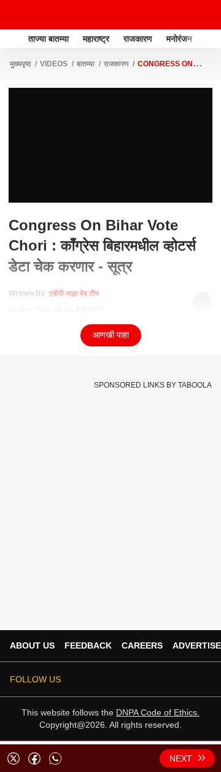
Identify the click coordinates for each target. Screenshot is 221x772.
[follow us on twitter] (100, 679)
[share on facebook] (34, 758)
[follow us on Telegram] (186, 679)
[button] (210, 36)
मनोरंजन (179, 39)
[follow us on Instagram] (169, 679)
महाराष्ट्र (96, 39)
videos (54, 64)
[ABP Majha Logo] (42, 14)
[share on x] (13, 758)
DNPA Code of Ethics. (158, 712)
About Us (32, 645)
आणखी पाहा (111, 335)
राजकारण (137, 39)
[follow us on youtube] (152, 679)
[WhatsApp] (203, 14)
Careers (142, 645)
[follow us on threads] (135, 679)
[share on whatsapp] (55, 758)
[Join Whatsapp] (203, 679)
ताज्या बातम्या (48, 39)
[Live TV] (183, 14)
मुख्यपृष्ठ (20, 64)
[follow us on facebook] (117, 679)
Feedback (88, 645)
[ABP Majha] (13, 38)
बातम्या (86, 64)
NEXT (180, 758)
